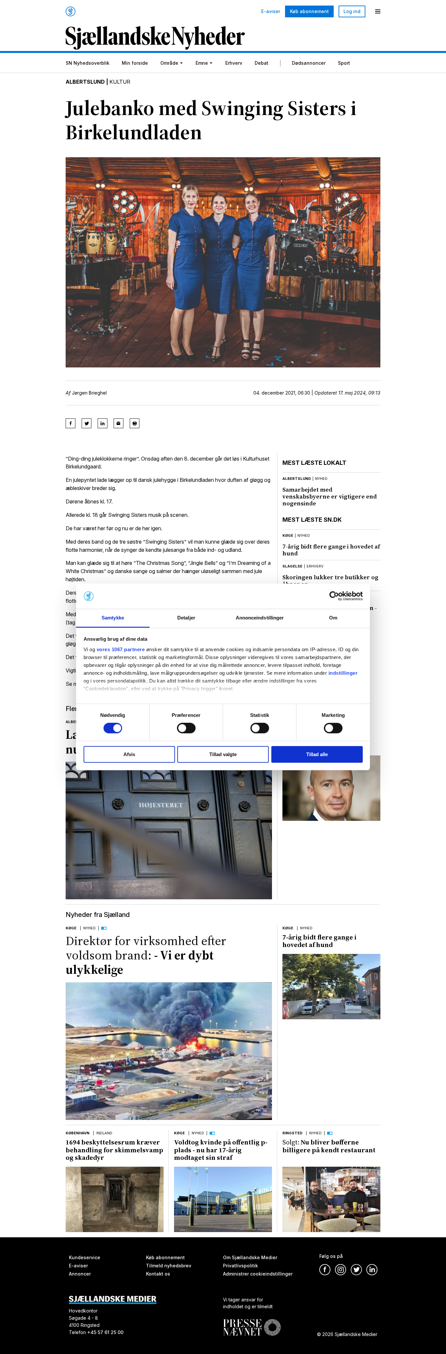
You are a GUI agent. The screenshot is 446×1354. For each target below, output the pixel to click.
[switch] (186, 728)
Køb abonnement (309, 11)
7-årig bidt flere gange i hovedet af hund (331, 549)
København (77, 1133)
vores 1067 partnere (121, 649)
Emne (202, 63)
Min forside (135, 63)
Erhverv (233, 63)
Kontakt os (158, 1274)
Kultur (119, 81)
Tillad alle (317, 754)
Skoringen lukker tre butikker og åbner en (330, 580)
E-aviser (270, 11)
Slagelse (292, 566)
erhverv (315, 566)
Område (169, 63)
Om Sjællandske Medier (250, 1257)
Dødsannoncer (309, 63)
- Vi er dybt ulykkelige (146, 955)
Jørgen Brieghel (89, 393)
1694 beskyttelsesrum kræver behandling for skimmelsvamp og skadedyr (114, 1150)
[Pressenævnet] (252, 1322)
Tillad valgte (223, 754)
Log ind (351, 11)
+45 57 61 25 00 (105, 1332)
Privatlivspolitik (240, 1265)
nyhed (321, 478)
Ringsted (292, 1133)
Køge (287, 535)
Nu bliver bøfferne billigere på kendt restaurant (328, 1146)
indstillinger (343, 673)
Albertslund (85, 81)
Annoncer (80, 1274)
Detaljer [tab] (186, 617)
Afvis (129, 754)
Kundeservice (84, 1257)
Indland (104, 1133)
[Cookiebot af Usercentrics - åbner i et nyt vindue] (334, 596)
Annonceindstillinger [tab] (260, 617)
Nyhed (89, 928)
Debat (261, 63)
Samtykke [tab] (113, 617)
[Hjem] (70, 11)
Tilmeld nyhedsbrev (168, 1265)
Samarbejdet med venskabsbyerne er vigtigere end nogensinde (329, 496)
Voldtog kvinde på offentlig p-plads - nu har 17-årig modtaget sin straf (220, 1150)
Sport (344, 63)
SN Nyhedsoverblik (87, 63)
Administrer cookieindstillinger (258, 1274)
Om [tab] (333, 617)
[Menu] (378, 11)
